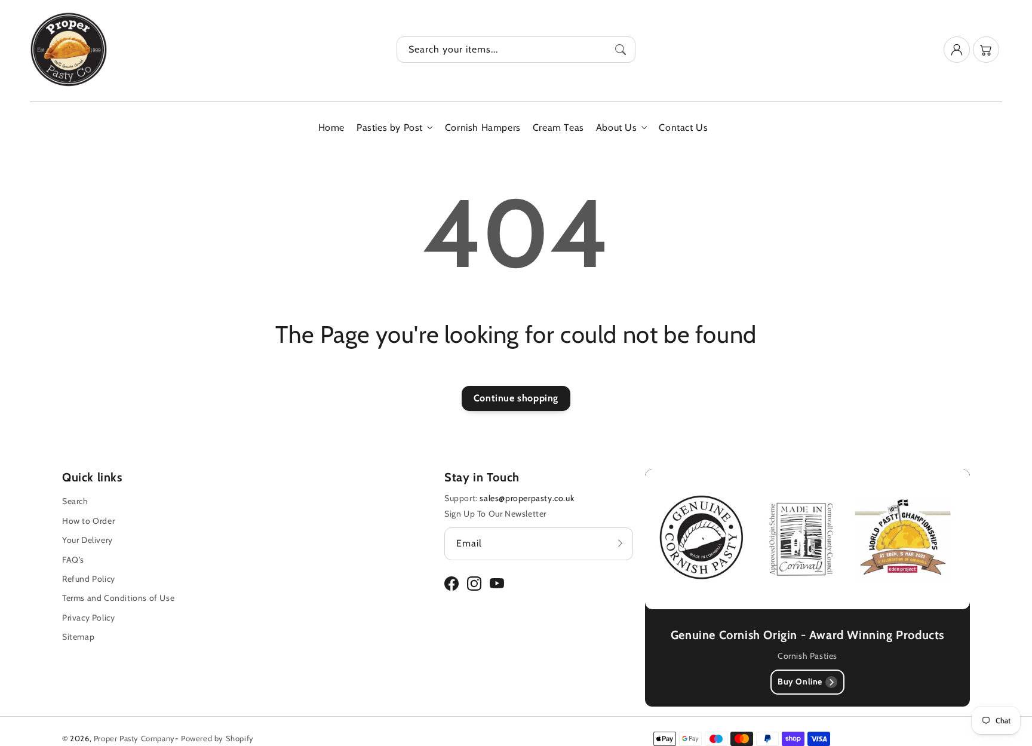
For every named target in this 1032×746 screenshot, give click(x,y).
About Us (616, 127)
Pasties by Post (390, 127)
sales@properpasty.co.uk (527, 498)
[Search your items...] (620, 49)
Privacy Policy (88, 617)
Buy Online (800, 681)
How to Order (88, 520)
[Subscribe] (620, 543)
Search (75, 501)
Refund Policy (88, 578)
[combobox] (516, 49)
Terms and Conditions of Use (118, 597)
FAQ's (73, 559)
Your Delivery (87, 540)
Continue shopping (516, 398)
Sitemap (78, 636)
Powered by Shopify (217, 738)
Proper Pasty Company (134, 738)
